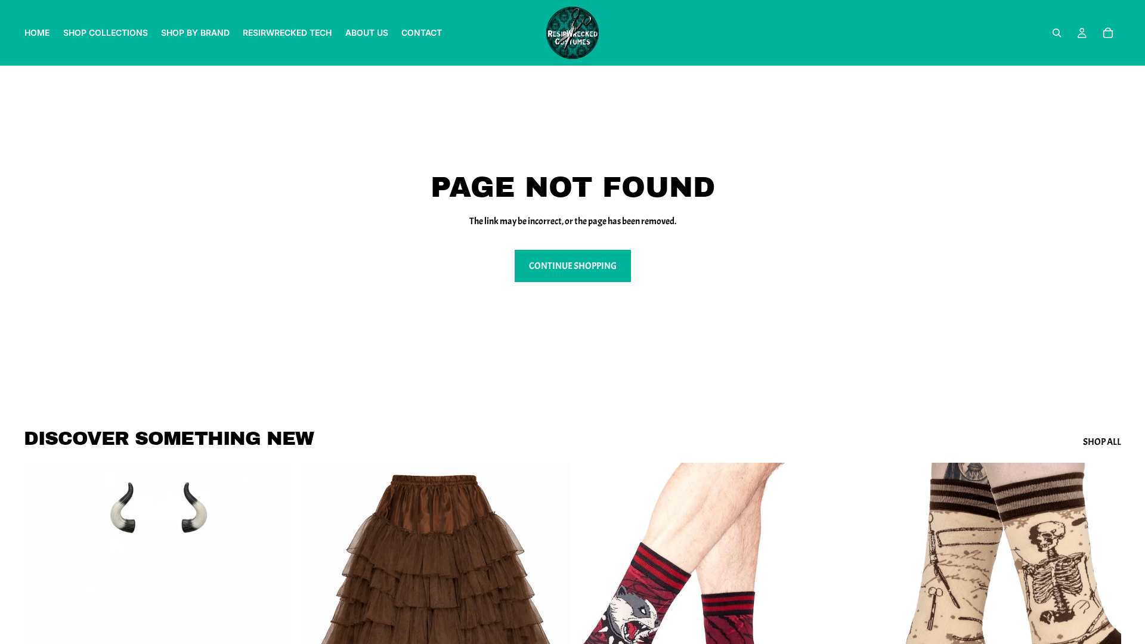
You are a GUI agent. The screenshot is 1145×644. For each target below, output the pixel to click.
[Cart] (1108, 33)
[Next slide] (551, 631)
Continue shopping (573, 266)
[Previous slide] (318, 631)
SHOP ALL (1102, 442)
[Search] (1057, 33)
